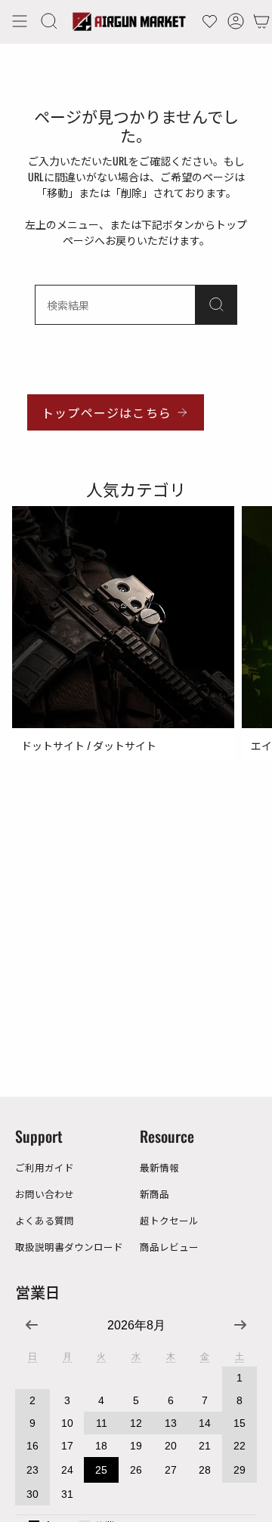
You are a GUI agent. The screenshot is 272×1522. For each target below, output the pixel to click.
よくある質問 (44, 1220)
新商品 (154, 1194)
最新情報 (159, 1167)
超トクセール (169, 1220)
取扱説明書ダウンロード (69, 1247)
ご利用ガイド (44, 1167)
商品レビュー (169, 1247)
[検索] (216, 305)
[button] (49, 21)
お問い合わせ (44, 1194)
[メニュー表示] (20, 21)
